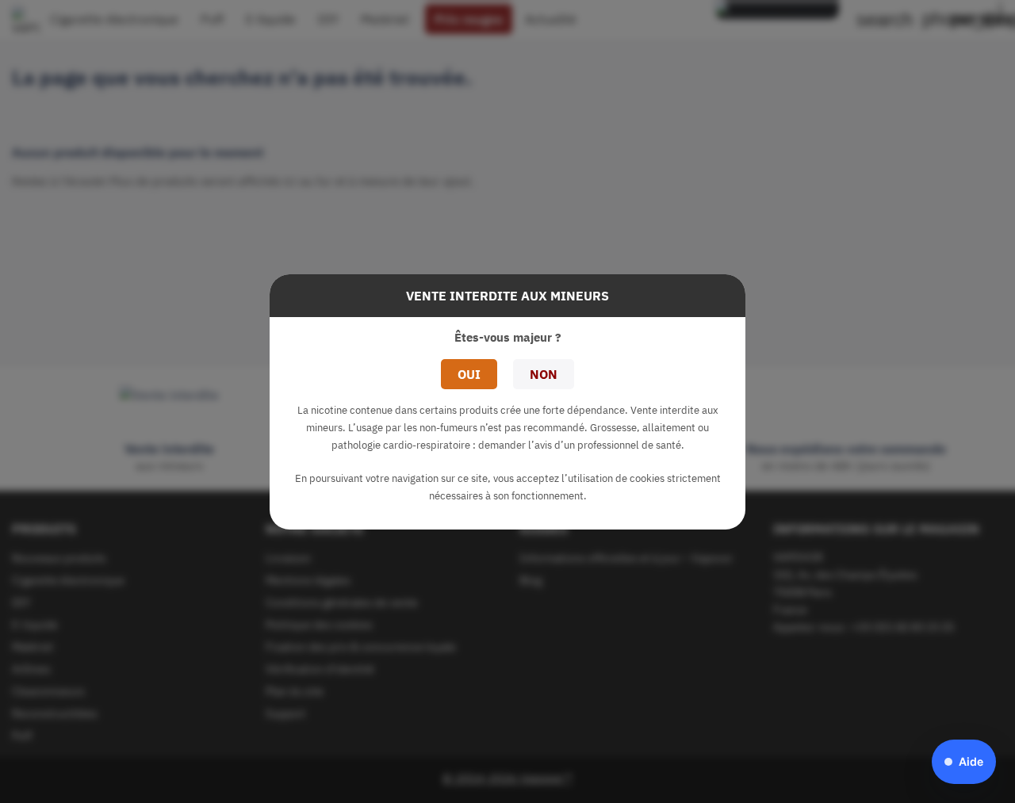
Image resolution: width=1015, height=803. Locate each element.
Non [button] (543, 374)
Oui (469, 374)
